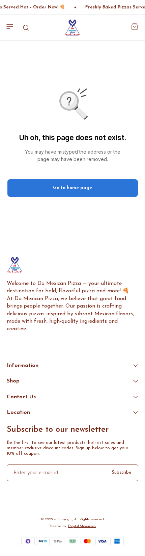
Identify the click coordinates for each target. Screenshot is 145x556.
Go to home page (72, 187)
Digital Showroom (82, 526)
